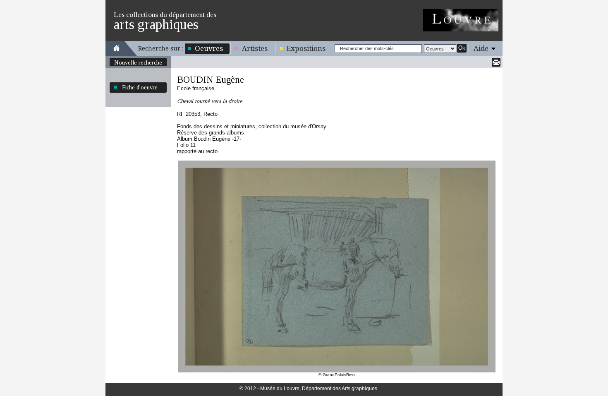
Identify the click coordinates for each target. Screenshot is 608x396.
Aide (481, 48)
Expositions (306, 48)
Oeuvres (209, 48)
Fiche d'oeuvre (140, 87)
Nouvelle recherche (138, 62)
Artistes (255, 48)
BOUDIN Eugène (210, 79)
